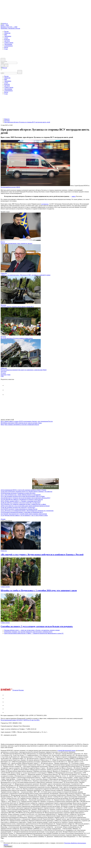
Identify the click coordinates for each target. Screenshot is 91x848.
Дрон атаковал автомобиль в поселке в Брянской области (20, 424)
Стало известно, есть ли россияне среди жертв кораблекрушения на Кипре (25, 506)
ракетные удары (5, 374)
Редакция (15, 690)
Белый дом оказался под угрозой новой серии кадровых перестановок (24, 514)
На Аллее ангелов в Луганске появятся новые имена (17, 338)
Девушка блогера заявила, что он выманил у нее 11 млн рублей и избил (24, 515)
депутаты (3, 371)
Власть (3, 242)
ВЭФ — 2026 (5, 25)
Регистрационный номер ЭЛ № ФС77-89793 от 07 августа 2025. (20, 720)
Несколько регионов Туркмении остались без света (18, 493)
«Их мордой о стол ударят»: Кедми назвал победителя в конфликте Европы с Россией (42, 554)
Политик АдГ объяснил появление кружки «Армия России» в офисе (23, 504)
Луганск (3, 373)
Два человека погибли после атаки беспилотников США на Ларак (23, 496)
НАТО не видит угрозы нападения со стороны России (19, 509)
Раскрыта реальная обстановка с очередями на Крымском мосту (22, 512)
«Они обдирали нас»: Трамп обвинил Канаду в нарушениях (21, 494)
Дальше (3, 519)
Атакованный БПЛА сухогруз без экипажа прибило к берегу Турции (23, 490)
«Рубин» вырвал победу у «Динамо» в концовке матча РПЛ (21, 501)
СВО (2, 376)
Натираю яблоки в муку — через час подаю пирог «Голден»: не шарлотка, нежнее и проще (32, 630)
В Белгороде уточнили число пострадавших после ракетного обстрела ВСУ (25, 498)
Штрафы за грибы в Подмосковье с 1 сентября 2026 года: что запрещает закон (39, 590)
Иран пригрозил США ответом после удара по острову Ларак (21, 423)
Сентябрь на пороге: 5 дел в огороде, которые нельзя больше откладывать (37, 626)
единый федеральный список (67, 750)
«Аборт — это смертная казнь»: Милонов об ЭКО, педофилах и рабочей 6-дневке (25, 275)
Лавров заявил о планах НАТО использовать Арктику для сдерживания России (27, 421)
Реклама (21, 690)
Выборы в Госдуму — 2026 (9, 27)
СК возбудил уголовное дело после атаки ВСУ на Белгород (20, 502)
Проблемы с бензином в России (10, 28)
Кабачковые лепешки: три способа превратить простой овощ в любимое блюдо (28, 631)
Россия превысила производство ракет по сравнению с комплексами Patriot (23, 370)
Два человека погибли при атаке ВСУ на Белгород (18, 507)
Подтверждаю (8, 846)
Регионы (3, 305)
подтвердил (44, 204)
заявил (74, 196)
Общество (4, 273)
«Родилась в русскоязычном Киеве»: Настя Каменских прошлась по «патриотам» (27, 510)
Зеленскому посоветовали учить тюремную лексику (16, 243)
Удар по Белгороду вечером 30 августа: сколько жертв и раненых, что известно (26, 491)
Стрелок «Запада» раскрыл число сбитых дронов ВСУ (17, 306)
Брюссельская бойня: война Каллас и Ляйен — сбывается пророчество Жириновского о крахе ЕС (34, 633)
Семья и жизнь (5, 586)
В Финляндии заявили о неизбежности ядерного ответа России (22, 499)
